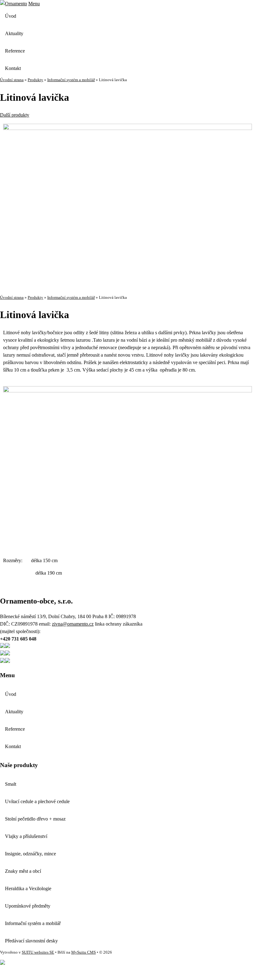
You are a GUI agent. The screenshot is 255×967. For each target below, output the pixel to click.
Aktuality (14, 33)
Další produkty (14, 115)
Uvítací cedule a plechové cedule (37, 801)
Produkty (35, 80)
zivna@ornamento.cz (73, 624)
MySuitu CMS (83, 952)
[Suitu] (13, 3)
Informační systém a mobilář (71, 80)
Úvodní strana (12, 80)
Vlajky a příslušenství (26, 836)
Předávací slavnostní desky (31, 940)
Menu (34, 3)
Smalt (10, 784)
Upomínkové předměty (27, 906)
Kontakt (13, 68)
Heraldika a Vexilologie (28, 888)
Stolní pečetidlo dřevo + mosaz (35, 818)
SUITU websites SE (38, 952)
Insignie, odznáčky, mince (30, 853)
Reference (15, 50)
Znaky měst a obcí (23, 871)
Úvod (10, 16)
